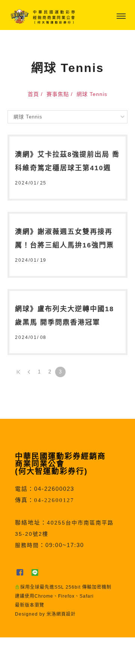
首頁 (33, 94)
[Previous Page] (29, 372)
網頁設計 (66, 614)
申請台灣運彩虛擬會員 (48, 648)
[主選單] (121, 16)
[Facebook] (22, 572)
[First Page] (18, 372)
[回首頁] (43, 16)
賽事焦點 (57, 94)
